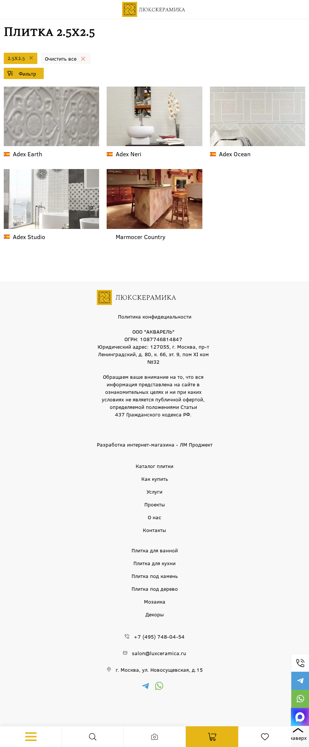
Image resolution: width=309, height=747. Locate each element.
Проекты (154, 504)
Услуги (154, 491)
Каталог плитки (154, 466)
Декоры (154, 614)
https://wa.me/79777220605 (300, 699)
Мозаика (154, 601)
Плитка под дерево (155, 588)
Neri (128, 154)
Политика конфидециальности (154, 316)
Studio (29, 237)
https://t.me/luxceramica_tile (300, 681)
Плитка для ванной (155, 550)
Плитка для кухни (154, 563)
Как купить (154, 478)
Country (140, 237)
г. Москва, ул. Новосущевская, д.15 (159, 669)
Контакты (154, 530)
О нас (154, 517)
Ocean (235, 154)
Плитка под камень (155, 575)
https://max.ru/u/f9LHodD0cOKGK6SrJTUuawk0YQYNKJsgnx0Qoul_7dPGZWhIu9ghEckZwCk (300, 717)
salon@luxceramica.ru (159, 653)
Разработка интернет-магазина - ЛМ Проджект (155, 444)
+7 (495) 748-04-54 (300, 663)
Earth (27, 154)
